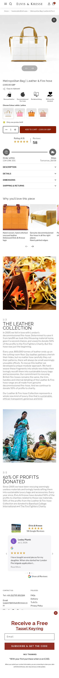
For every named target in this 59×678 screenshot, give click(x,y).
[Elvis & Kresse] (29, 4)
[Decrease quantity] (5, 129)
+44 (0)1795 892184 (15, 595)
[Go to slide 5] (27, 561)
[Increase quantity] (16, 129)
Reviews (37, 138)
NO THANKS (30, 654)
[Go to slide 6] (29, 561)
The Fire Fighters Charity (33, 506)
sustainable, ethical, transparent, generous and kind (27, 397)
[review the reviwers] (12, 548)
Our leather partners (36, 354)
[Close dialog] (56, 613)
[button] (10, 4)
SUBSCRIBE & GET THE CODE (29, 646)
